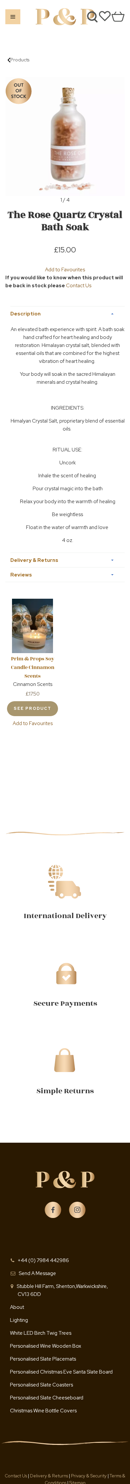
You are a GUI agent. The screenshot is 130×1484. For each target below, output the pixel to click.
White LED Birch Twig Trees (40, 1333)
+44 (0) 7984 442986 (43, 1260)
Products (19, 60)
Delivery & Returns (49, 1476)
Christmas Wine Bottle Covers (43, 1410)
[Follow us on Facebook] (53, 1210)
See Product (32, 708)
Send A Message (37, 1273)
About (17, 1307)
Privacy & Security (89, 1476)
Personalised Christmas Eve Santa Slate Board (61, 1372)
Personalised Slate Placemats (43, 1359)
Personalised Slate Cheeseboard (46, 1397)
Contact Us (78, 285)
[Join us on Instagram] (77, 1210)
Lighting (19, 1320)
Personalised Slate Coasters (41, 1385)
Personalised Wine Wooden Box (45, 1346)
